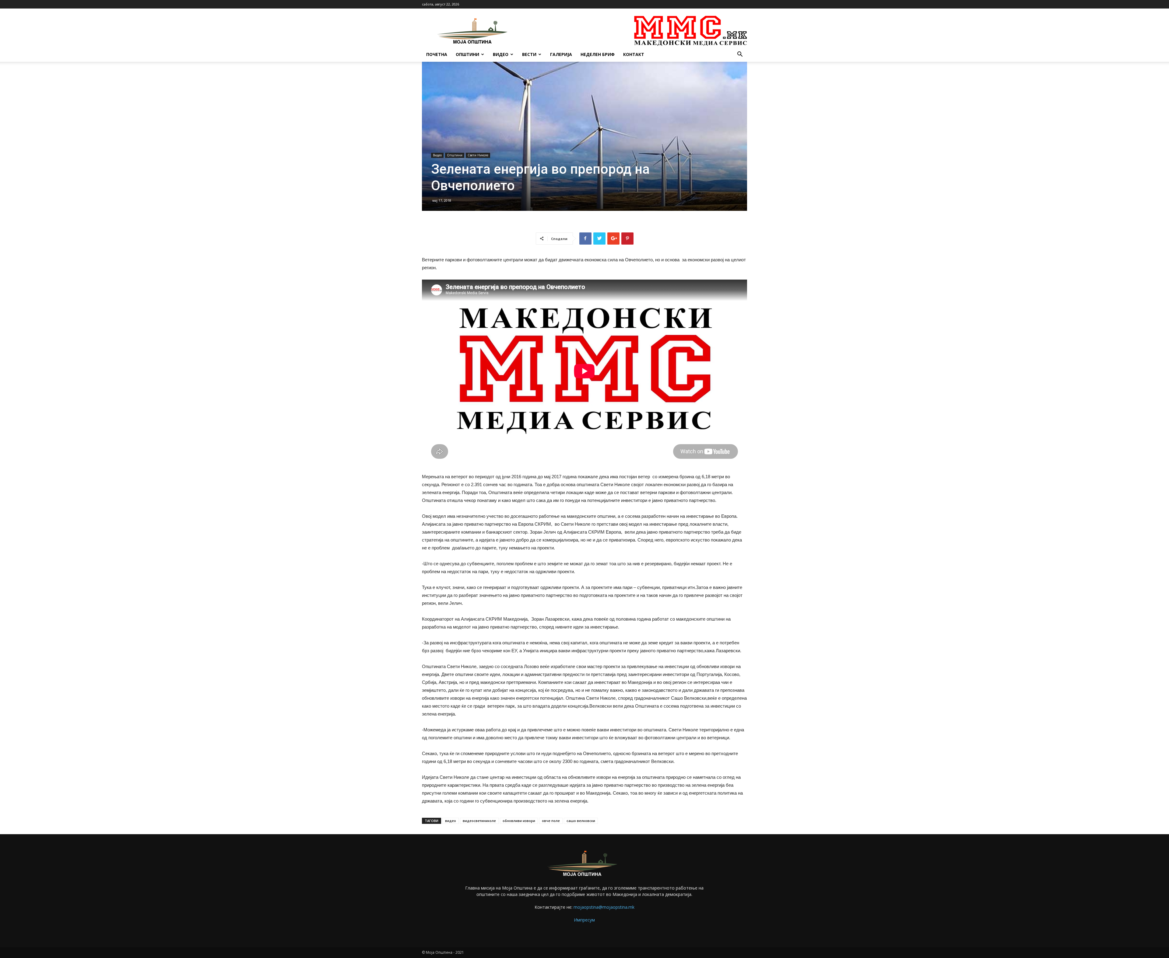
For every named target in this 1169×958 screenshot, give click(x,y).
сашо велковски (581, 820)
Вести (529, 54)
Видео (500, 54)
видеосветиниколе (479, 820)
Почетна (436, 54)
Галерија (561, 54)
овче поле (551, 820)
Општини (467, 54)
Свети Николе (478, 155)
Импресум (584, 920)
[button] (739, 55)
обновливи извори (519, 820)
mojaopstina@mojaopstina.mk (604, 907)
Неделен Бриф (598, 54)
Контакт (633, 54)
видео (450, 820)
